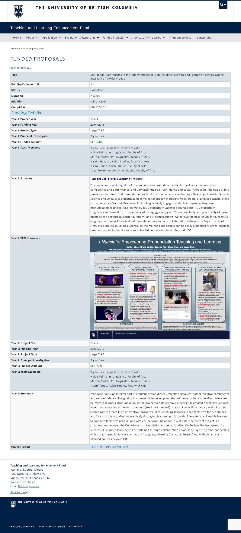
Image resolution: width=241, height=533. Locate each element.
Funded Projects (113, 37)
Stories (156, 37)
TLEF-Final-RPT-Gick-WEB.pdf (109, 446)
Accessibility (75, 526)
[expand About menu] (37, 38)
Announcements (180, 37)
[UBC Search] (223, 5)
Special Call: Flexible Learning (117, 178)
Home (17, 37)
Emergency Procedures (22, 526)
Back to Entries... (21, 67)
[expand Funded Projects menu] (126, 38)
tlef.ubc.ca (28, 482)
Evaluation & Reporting (80, 37)
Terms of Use (45, 526)
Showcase (137, 37)
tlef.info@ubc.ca (28, 486)
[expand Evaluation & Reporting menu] (98, 38)
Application (49, 37)
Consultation (205, 37)
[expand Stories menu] (164, 38)
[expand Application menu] (60, 38)
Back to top (18, 492)
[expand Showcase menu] (147, 38)
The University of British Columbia (18, 11)
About (30, 37)
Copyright (60, 526)
